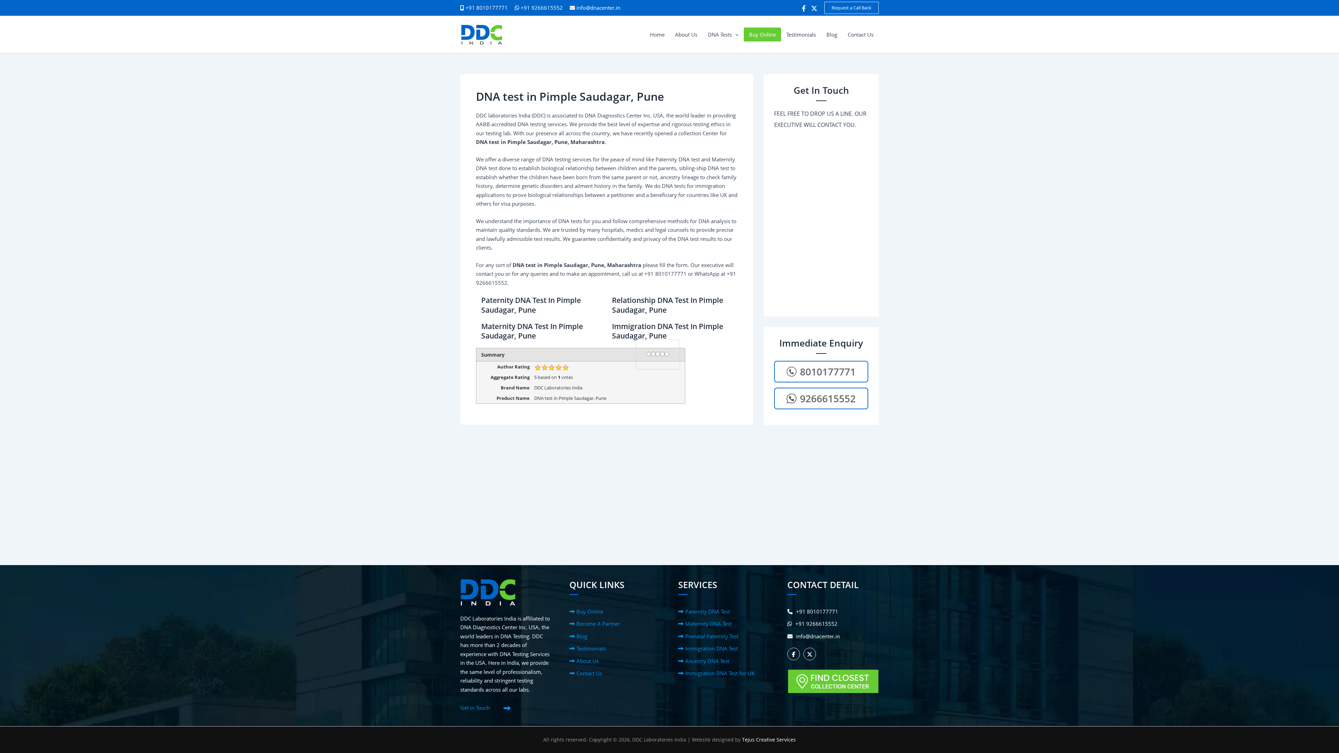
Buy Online (589, 611)
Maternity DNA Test (708, 623)
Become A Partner (598, 623)
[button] (851, 8)
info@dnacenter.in (598, 7)
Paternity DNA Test (707, 611)
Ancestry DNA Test (707, 660)
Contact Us (589, 673)
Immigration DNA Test (711, 648)
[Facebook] (804, 8)
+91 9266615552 (541, 7)
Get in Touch (475, 707)
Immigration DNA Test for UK (720, 673)
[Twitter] (814, 8)
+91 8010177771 (817, 611)
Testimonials (591, 648)
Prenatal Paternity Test (712, 636)
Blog (581, 636)
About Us (587, 660)
